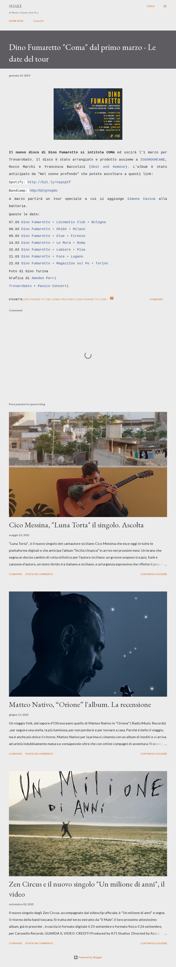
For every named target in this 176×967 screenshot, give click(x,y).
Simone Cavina (141, 199)
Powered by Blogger (90, 957)
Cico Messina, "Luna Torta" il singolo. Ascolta (76, 525)
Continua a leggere (153, 574)
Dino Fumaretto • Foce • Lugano (52, 257)
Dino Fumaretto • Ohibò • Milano (53, 229)
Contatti (38, 20)
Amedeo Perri (44, 278)
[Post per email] (112, 299)
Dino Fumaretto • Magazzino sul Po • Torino (64, 263)
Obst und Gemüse (108, 167)
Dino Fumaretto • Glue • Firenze (53, 236)
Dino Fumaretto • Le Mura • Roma (53, 243)
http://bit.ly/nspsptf (49, 182)
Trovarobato (20, 286)
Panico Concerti (53, 286)
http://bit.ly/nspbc (44, 190)
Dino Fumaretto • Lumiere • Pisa (53, 250)
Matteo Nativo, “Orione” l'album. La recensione (80, 704)
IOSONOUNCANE (152, 160)
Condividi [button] (156, 299)
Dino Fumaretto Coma (92, 299)
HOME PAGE (16, 20)
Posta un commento (39, 574)
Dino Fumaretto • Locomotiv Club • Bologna (63, 222)
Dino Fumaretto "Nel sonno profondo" (50, 299)
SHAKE (15, 6)
